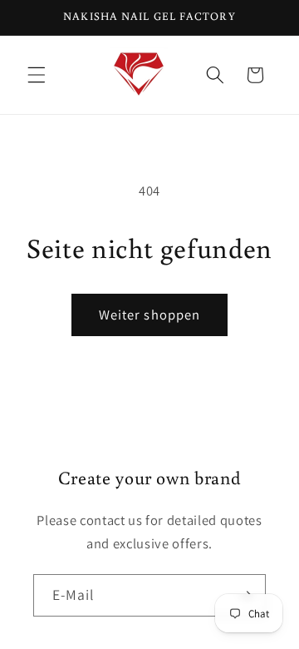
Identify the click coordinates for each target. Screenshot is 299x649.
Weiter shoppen (149, 314)
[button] (36, 75)
